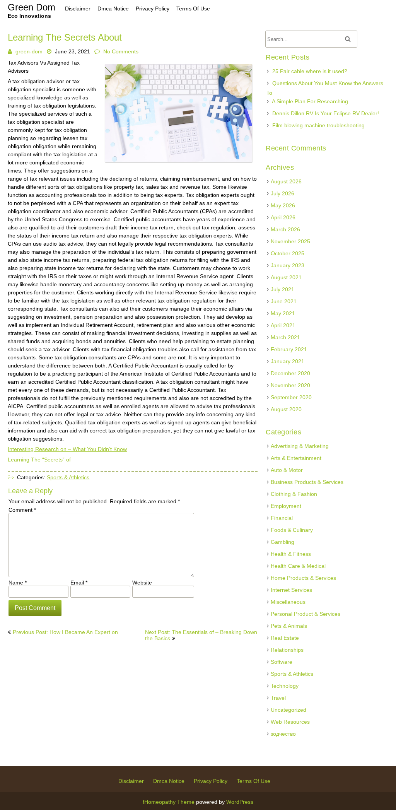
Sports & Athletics (68, 477)
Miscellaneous (288, 602)
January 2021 (287, 361)
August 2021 (286, 277)
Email (78, 582)
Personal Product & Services (305, 614)
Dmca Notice (168, 781)
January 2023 (287, 265)
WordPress (239, 802)
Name (18, 582)
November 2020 (290, 385)
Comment (22, 510)
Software (281, 662)
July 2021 (282, 289)
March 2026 (285, 229)
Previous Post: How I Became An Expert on (65, 632)
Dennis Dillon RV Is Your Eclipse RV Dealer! (325, 113)
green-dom (29, 51)
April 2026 (283, 217)
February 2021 (289, 349)
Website (142, 582)
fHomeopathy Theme (169, 802)
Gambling (282, 542)
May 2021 (283, 313)
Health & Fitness (291, 554)
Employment (286, 506)
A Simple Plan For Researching (310, 101)
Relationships (287, 650)
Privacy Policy (210, 781)
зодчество (283, 734)
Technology (285, 686)
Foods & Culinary (292, 530)
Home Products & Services (303, 578)
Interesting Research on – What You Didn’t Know (67, 449)
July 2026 (282, 193)
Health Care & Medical (298, 566)
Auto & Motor (287, 470)
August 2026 (286, 181)
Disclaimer (131, 781)
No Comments (120, 51)
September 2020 (291, 397)
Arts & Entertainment (296, 458)
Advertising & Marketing (300, 446)
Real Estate (285, 638)
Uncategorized (288, 710)
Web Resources (290, 722)
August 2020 (286, 409)
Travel (278, 698)
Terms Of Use (253, 781)
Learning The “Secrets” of (39, 459)
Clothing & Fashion (294, 494)
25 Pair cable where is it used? (309, 71)
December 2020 (290, 373)
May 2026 (283, 205)
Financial (282, 518)
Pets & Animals (289, 626)
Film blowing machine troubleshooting (318, 125)
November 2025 (290, 241)
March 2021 (285, 337)
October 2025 (287, 253)
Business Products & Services (307, 482)
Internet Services (291, 590)
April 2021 (283, 325)
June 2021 (284, 301)
